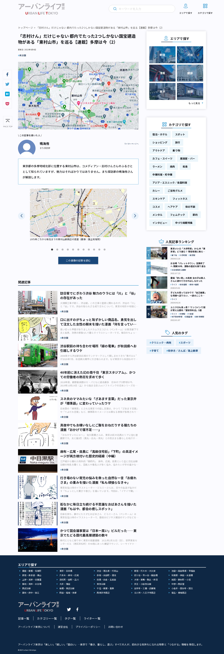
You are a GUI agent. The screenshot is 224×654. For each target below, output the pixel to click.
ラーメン (157, 166)
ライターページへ (131, 144)
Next (135, 215)
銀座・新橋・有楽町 (31, 570)
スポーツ (185, 342)
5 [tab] (73, 249)
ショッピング (159, 142)
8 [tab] (88, 249)
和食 (185, 166)
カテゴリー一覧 (47, 618)
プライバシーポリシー (88, 626)
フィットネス (180, 198)
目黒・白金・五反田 (106, 579)
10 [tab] (99, 249)
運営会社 (63, 626)
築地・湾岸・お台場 (31, 583)
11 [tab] (104, 249)
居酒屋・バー (187, 158)
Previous (21, 215)
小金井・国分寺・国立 (182, 588)
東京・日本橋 (65, 570)
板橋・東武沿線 (66, 588)
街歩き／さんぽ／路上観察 (183, 350)
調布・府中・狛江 (30, 592)
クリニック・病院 (161, 342)
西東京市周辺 (103, 592)
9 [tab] (94, 249)
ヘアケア (173, 206)
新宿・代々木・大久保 (145, 570)
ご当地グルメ (175, 190)
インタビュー (159, 222)
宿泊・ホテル (159, 134)
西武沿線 (26, 588)
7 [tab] (83, 249)
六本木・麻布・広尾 (69, 575)
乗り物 (176, 150)
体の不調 (190, 206)
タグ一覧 (70, 618)
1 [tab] (52, 249)
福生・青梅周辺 (179, 592)
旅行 (177, 142)
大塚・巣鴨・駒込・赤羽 (146, 579)
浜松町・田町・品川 (69, 579)
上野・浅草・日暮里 (31, 579)
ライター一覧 (92, 618)
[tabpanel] (78, 215)
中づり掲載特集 (183, 222)
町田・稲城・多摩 (68, 592)
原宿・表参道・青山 (31, 575)
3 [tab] (62, 249)
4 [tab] (67, 249)
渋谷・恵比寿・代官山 (107, 570)
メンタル (157, 214)
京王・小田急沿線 (142, 583)
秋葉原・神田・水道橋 (182, 575)
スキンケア (158, 198)
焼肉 (172, 166)
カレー (156, 190)
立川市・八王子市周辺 (145, 592)
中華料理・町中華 (162, 174)
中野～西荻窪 (178, 583)
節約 (195, 214)
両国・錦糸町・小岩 (181, 579)
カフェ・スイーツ (162, 158)
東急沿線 (101, 583)
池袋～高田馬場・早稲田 (183, 570)
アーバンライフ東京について (34, 626)
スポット (180, 134)
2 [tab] (57, 249)
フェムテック (177, 214)
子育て (155, 350)
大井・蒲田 (64, 583)
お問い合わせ (115, 626)
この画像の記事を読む (78, 260)
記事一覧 (23, 618)
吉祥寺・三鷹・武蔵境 (145, 588)
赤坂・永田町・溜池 (106, 575)
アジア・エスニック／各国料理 (169, 182)
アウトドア (158, 150)
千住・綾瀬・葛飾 (105, 588)
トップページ (25, 27)
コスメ (156, 206)
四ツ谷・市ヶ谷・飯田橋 (146, 575)
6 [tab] (78, 249)
